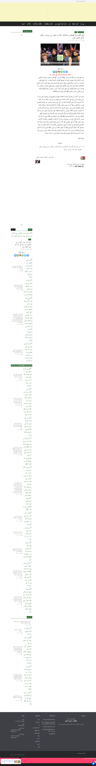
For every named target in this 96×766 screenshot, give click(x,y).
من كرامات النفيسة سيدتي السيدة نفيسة (49, 719)
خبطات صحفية (37, 741)
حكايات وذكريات (37, 24)
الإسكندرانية (72, 146)
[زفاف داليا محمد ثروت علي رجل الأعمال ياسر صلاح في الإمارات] (27, 519)
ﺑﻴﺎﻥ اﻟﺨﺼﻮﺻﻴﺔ (20, 754)
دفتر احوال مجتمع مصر (60, 24)
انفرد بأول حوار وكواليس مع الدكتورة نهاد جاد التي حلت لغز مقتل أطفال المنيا (23, 244)
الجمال (60, 146)
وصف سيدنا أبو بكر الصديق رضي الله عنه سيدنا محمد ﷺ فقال (18, 697)
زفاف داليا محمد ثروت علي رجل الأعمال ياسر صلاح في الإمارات (18, 518)
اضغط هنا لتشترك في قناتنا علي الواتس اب (60, 74)
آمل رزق (78, 146)
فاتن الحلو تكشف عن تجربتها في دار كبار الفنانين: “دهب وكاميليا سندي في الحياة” (17, 268)
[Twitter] (64, 72)
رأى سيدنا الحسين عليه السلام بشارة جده (49, 726)
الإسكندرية (65, 146)
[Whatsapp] (61, 72)
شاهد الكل (13, 229)
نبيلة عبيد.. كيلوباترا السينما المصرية (44, 158)
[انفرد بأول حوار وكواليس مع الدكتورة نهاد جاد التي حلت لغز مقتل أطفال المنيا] (21, 234)
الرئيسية (24, 754)
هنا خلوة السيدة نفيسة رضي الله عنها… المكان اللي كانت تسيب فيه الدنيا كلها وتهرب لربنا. (48, 723)
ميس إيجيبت (45, 146)
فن (69, 24)
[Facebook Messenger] (54, 72)
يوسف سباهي (67, 149)
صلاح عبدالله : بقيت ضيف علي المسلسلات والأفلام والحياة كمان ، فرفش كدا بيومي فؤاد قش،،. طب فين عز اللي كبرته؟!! (17, 573)
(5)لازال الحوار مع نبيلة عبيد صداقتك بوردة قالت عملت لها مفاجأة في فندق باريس (18, 287)
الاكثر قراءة (21, 365)
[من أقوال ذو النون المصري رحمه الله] (27, 631)
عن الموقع (12, 754)
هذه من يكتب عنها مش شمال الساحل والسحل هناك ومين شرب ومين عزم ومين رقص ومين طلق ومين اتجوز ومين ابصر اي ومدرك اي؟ (17, 401)
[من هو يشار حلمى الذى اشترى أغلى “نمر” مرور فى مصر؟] (27, 534)
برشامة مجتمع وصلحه (52, 734)
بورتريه (82, 24)
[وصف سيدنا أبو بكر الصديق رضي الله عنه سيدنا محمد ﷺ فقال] (27, 698)
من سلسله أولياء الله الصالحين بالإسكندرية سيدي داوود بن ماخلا (48, 730)
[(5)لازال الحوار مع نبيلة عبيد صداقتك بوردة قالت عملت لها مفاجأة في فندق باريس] (28, 287)
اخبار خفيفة (75, 24)
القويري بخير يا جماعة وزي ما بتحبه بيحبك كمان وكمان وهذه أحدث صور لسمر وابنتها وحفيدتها (17, 376)
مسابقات (52, 146)
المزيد (23, 24)
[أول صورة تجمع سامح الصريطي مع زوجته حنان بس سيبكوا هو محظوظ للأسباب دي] (27, 551)
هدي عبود (74, 149)
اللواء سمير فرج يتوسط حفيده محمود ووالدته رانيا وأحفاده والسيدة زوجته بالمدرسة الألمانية (22, 622)
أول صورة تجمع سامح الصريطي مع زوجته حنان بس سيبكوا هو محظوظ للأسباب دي (17, 550)
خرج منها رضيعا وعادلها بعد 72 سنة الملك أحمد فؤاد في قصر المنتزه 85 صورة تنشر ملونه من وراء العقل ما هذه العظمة (17, 677)
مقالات (29, 24)
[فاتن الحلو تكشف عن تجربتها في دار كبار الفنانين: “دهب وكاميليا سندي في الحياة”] (28, 268)
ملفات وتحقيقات (48, 24)
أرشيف (76, 32)
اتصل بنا (15, 754)
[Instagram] (59, 72)
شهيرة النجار (74, 40)
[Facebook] (66, 72)
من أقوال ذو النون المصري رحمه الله (18, 630)
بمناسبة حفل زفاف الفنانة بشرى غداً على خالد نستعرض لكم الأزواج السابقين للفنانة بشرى (17, 425)
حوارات (30, 239)
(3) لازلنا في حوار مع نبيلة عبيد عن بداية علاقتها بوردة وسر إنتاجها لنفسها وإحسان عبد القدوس (18, 351)
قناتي (39, 747)
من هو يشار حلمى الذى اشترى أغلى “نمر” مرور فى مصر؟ (17, 532)
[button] (21, 23)
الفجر (56, 146)
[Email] (56, 72)
